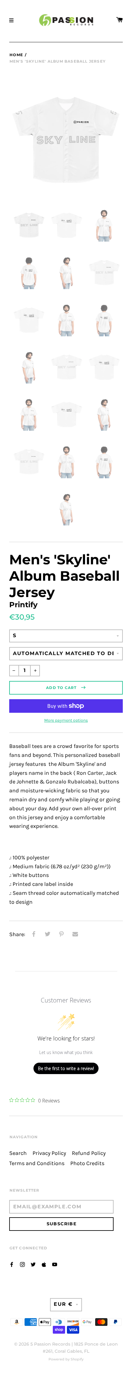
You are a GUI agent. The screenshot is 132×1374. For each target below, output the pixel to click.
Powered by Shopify (66, 1359)
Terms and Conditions (36, 1163)
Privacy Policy (49, 1153)
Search (18, 1153)
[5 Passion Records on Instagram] (22, 1264)
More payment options (66, 720)
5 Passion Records (50, 1344)
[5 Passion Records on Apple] (43, 1264)
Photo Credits (87, 1163)
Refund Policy (89, 1153)
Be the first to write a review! (66, 1068)
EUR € (63, 1304)
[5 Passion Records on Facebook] (11, 1264)
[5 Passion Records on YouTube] (54, 1264)
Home (16, 54)
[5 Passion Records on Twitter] (33, 1264)
